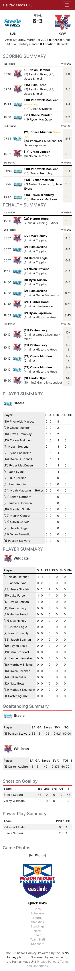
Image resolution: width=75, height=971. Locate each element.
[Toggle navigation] (67, 5)
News (37, 931)
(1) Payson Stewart (17, 540)
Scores (37, 917)
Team (37, 935)
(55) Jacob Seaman (17, 639)
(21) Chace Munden (38, 356)
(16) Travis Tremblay (38, 173)
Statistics (37, 922)
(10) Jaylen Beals (15, 646)
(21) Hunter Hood (36, 218)
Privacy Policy (46, 961)
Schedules (38, 913)
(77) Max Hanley (35, 236)
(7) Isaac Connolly (16, 633)
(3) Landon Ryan (35, 74)
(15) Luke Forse (14, 595)
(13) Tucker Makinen (17, 440)
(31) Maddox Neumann (19, 689)
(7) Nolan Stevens (36, 184)
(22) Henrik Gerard (17, 515)
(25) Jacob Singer (16, 528)
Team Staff (37, 939)
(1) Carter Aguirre (16, 696)
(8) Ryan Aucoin (35, 280)
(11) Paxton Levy (35, 330)
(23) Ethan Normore (17, 497)
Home (37, 909)
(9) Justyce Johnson (18, 503)
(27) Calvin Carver (16, 522)
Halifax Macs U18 (18, 5)
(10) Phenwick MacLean (40, 141)
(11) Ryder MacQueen (38, 119)
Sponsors (37, 944)
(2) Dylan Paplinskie (38, 313)
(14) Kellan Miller (15, 677)
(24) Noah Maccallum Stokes (24, 490)
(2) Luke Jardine (35, 247)
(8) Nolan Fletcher (36, 156)
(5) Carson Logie (36, 258)
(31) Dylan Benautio (17, 534)
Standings (37, 926)
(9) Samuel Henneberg (19, 658)
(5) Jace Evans (14, 472)
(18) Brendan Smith (17, 509)
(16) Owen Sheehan (17, 671)
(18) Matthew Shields (18, 664)
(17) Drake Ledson (16, 602)
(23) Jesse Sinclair (16, 589)
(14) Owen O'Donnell (38, 108)
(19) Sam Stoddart (16, 652)
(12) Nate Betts (14, 683)
